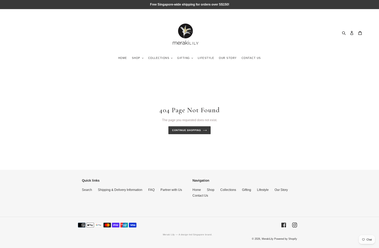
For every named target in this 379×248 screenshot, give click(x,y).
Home (196, 189)
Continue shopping (186, 130)
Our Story (281, 189)
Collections (228, 189)
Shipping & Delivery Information (120, 189)
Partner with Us (171, 189)
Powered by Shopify (285, 238)
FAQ (151, 189)
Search (87, 189)
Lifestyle (263, 189)
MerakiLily (267, 238)
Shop (210, 189)
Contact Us (200, 195)
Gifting (246, 189)
